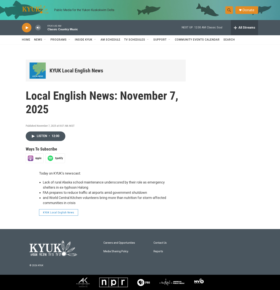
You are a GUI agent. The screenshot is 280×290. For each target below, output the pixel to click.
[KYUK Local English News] (38, 70)
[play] (27, 28)
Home (26, 39)
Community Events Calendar (197, 39)
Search (229, 39)
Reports (158, 251)
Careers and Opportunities (119, 242)
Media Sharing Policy (115, 251)
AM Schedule (110, 39)
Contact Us (160, 242)
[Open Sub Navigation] (45, 39)
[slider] (44, 28)
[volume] (38, 27)
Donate (248, 10)
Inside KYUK (83, 39)
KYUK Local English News (76, 70)
